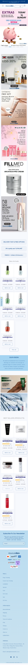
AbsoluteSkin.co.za (18, 662)
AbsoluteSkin (11, 662)
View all (14, 349)
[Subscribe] (23, 543)
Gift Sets (5, 600)
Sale (4, 597)
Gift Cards (5, 593)
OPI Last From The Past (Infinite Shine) (20, 308)
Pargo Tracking (6, 577)
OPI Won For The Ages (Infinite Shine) (7, 308)
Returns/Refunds (6, 609)
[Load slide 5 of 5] (22, 47)
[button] (2, 5)
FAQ (4, 622)
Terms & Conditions (7, 619)
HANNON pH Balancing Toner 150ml (21, 476)
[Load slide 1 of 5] (6, 47)
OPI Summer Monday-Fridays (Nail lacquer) (7, 280)
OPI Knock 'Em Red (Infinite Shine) (7, 336)
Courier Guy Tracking (8, 580)
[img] (6, 444)
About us (5, 632)
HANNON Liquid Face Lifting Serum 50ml (7, 512)
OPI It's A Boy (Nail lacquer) (21, 280)
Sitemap (4, 625)
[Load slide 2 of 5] (10, 47)
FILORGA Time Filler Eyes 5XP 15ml (21, 440)
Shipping (5, 612)
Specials (5, 587)
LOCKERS (5, 584)
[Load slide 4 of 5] (18, 47)
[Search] (20, 6)
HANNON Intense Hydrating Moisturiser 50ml (7, 476)
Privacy (4, 615)
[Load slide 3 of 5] (14, 47)
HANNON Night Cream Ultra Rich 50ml (8, 440)
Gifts (4, 590)
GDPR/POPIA (6, 635)
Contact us (5, 629)
